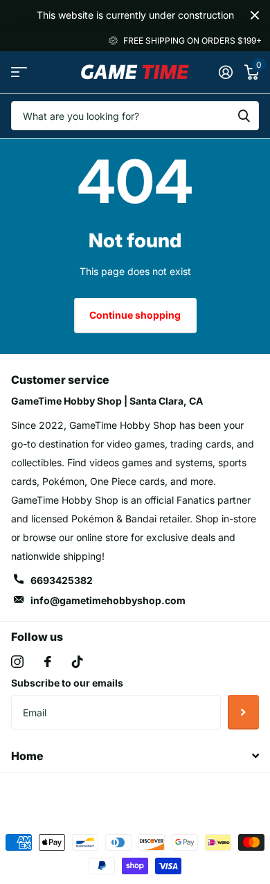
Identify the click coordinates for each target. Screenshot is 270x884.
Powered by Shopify (193, 795)
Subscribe (243, 712)
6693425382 (61, 580)
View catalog (19, 72)
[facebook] (47, 661)
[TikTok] (77, 661)
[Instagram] (17, 661)
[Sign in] (225, 72)
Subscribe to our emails (67, 683)
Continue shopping (135, 315)
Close (255, 15)
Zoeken (243, 115)
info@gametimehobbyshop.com (108, 600)
